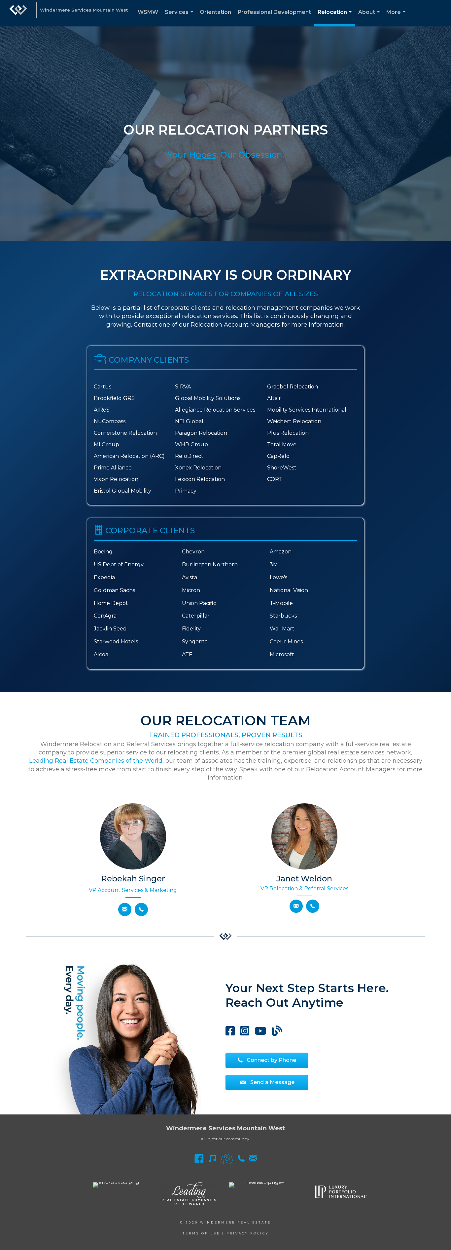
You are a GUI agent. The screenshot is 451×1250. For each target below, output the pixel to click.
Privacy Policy (247, 1233)
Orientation (215, 12)
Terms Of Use (201, 1233)
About (370, 17)
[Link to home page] (18, 13)
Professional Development (274, 12)
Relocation (336, 17)
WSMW (148, 12)
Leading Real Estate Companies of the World (95, 760)
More (397, 17)
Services (180, 17)
